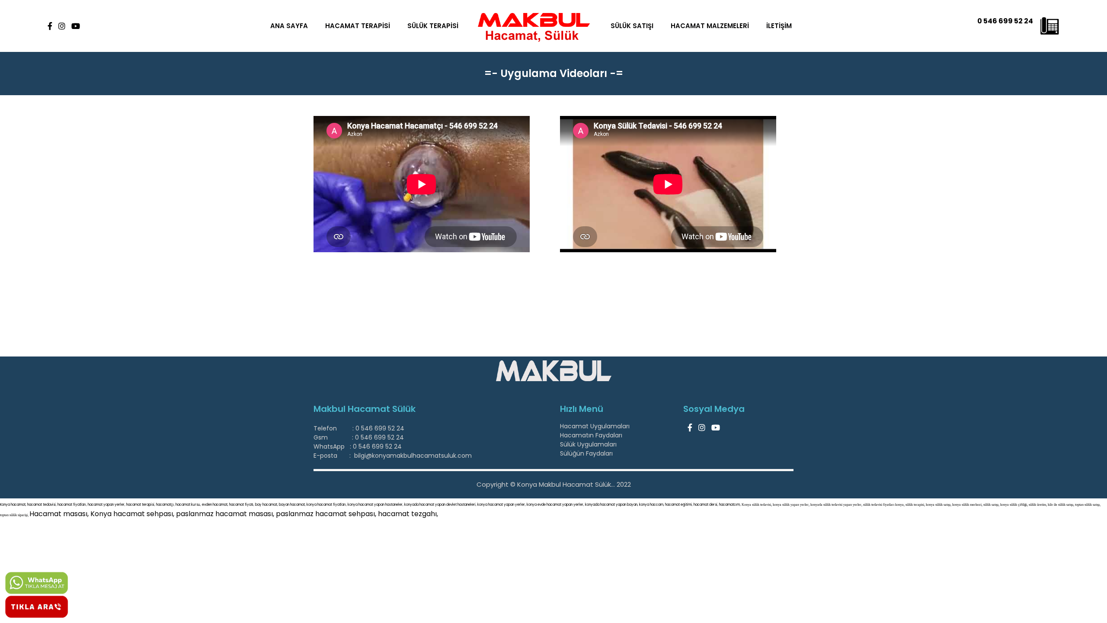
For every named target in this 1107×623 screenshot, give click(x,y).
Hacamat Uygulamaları (595, 426)
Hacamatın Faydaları (591, 435)
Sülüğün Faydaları (586, 453)
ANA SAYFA (289, 25)
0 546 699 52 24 (1005, 21)
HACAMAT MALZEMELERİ (710, 25)
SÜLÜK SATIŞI (632, 25)
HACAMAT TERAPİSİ (357, 25)
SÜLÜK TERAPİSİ (432, 25)
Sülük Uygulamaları (588, 444)
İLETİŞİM (779, 25)
